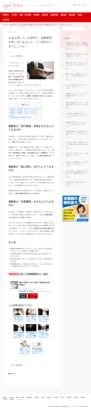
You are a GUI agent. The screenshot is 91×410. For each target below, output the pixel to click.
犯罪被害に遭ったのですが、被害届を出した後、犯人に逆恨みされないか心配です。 (77, 45)
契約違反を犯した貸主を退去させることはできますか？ (77, 183)
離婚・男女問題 (25, 15)
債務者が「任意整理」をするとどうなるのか (23, 113)
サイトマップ (19, 399)
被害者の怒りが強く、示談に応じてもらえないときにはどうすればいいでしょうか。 (77, 65)
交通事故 (45, 15)
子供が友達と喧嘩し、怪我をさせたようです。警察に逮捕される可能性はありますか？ (77, 144)
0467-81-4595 (23, 296)
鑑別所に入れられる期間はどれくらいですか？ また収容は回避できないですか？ (77, 76)
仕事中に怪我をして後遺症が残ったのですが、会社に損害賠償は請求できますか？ (77, 173)
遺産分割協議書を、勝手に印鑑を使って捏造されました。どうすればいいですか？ (77, 133)
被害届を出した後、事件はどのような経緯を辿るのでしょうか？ (77, 55)
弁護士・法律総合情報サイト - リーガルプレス (68, 406)
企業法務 (6, 20)
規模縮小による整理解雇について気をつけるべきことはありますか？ (77, 163)
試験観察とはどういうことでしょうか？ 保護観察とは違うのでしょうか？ (77, 94)
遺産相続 (72, 15)
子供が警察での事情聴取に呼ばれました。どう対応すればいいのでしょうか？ (77, 114)
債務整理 (63, 15)
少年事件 (14, 15)
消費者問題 (54, 15)
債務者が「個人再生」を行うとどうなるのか (23, 111)
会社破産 (55, 397)
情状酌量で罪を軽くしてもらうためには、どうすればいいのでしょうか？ (76, 123)
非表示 (27, 105)
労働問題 (36, 15)
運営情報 (74, 5)
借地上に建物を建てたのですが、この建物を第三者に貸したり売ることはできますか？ (77, 104)
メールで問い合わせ (33, 296)
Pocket (12, 56)
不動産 (79, 15)
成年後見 (5, 399)
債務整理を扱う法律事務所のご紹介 (20, 117)
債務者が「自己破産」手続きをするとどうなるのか (25, 108)
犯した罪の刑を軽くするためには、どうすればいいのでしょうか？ (77, 85)
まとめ (11, 115)
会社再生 (62, 397)
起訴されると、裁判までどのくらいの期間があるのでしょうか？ (77, 154)
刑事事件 (6, 15)
